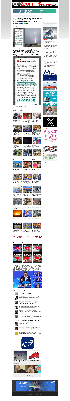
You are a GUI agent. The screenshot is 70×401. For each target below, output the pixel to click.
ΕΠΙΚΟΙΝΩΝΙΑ (44, 7)
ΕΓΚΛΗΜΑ (21, 7)
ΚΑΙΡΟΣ (21, 106)
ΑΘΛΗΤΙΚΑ (39, 7)
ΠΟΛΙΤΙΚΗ (25, 7)
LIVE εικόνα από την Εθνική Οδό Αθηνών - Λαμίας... (49, 42)
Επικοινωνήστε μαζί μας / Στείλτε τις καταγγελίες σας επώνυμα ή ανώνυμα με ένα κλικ (26, 319)
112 (19, 106)
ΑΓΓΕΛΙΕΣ (54, 7)
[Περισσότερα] (27, 23)
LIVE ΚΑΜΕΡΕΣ (49, 7)
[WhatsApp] (25, 23)
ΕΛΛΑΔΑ (29, 7)
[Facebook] (20, 23)
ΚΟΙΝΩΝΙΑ (17, 7)
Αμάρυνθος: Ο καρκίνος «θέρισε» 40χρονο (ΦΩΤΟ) (49, 66)
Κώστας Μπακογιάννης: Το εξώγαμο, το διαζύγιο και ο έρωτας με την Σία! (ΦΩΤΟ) (29, 327)
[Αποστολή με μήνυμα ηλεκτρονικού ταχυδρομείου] (13, 108)
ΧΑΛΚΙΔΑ (25, 106)
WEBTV (36, 7)
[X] (22, 23)
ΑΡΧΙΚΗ (14, 7)
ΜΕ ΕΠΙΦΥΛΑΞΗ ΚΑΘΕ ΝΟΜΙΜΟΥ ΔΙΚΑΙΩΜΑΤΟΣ (35, 394)
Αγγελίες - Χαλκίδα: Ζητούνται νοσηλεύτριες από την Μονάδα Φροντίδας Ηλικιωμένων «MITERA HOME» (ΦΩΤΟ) (50, 52)
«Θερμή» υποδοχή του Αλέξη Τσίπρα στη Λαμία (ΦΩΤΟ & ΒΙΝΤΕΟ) (27, 310)
